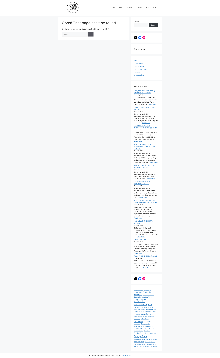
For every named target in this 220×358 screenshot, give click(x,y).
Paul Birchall (147, 331)
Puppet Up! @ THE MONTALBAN (145, 256)
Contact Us (130, 8)
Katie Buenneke (138, 316)
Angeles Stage (147, 290)
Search (136, 22)
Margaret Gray (146, 324)
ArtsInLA (138, 295)
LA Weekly (138, 321)
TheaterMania (139, 342)
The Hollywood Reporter (139, 344)
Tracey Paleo (138, 346)
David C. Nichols (139, 302)
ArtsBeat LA (147, 292)
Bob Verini (137, 297)
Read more (153, 104)
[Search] (91, 34)
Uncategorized (139, 75)
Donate (154, 8)
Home (113, 8)
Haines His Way (150, 312)
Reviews (137, 72)
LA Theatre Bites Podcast (148, 316)
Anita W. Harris (138, 292)
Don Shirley (137, 307)
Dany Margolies (140, 300)
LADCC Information (140, 69)
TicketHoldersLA (151, 344)
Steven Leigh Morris (139, 339)
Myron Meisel (138, 326)
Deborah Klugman (143, 304)
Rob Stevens (151, 333)
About (120, 8)
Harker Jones (137, 314)
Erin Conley (151, 307)
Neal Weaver (148, 326)
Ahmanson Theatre (138, 290)
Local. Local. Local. (140, 240)
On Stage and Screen (140, 328)
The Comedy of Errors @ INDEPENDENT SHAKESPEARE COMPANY (144, 147)
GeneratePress (126, 355)
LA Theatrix (137, 319)
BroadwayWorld (147, 297)
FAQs (147, 8)
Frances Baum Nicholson (139, 309)
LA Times (144, 319)
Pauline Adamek (140, 333)
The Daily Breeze (150, 342)
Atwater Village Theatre (148, 295)
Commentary (138, 63)
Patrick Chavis (138, 331)
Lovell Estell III (137, 324)
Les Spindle (147, 321)
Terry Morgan (151, 339)
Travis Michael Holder (150, 346)
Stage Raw (140, 336)
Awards (140, 8)
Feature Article (139, 66)
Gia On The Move (139, 311)
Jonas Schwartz (147, 314)
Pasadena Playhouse (151, 328)
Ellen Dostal (144, 307)
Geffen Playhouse (151, 309)
